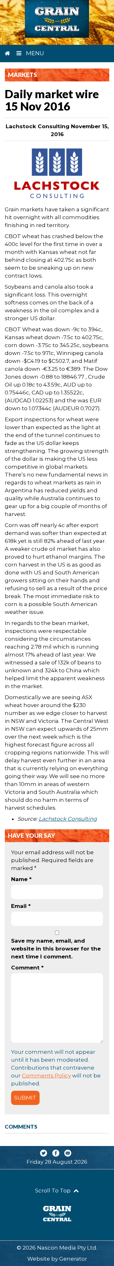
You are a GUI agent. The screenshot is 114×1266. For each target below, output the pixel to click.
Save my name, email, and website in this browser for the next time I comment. (56, 949)
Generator (73, 1259)
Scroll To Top (53, 1190)
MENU (34, 53)
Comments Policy (46, 1075)
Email (21, 906)
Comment (27, 967)
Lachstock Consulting (68, 819)
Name (21, 879)
